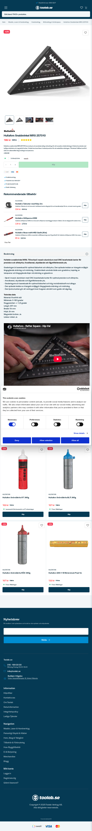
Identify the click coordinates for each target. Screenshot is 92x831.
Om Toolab (8, 702)
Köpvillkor (8, 692)
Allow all (75, 440)
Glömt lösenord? (11, 782)
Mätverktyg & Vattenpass (51, 22)
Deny (17, 440)
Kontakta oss (9, 697)
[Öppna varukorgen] (86, 7)
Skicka (44, 639)
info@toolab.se (13, 671)
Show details (79, 433)
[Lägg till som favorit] (81, 7)
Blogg (6, 761)
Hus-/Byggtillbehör (12, 747)
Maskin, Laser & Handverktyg (18, 22)
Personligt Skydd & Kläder (15, 733)
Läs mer (7, 153)
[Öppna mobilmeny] (6, 7)
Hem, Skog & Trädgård (13, 737)
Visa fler (7, 242)
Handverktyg (36, 22)
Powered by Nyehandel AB (46, 819)
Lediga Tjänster (10, 716)
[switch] (34, 424)
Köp (85, 205)
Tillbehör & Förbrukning (14, 742)
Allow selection (46, 440)
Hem (4, 22)
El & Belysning (10, 751)
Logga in (7, 773)
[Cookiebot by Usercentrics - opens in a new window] (78, 389)
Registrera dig (10, 778)
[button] (87, 14)
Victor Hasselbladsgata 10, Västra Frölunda (23, 678)
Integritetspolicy (11, 711)
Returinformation (11, 706)
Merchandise (9, 756)
